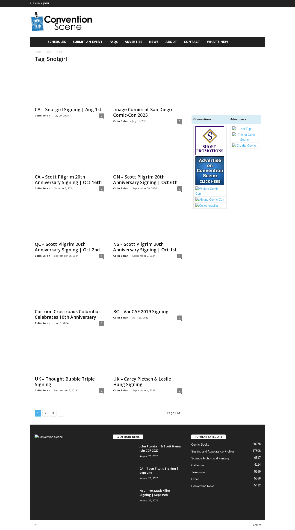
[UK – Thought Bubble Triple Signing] (69, 354)
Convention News (203, 486)
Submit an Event (88, 41)
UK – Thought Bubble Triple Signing (65, 381)
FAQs (113, 41)
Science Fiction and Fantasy (210, 458)
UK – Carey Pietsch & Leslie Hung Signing (142, 381)
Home (38, 52)
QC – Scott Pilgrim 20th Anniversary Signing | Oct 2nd (67, 247)
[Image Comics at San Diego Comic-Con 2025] (147, 85)
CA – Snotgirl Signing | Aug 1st (68, 110)
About (171, 41)
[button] (258, 42)
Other (195, 479)
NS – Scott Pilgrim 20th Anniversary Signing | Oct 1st (145, 247)
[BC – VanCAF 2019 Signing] (147, 287)
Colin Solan (42, 115)
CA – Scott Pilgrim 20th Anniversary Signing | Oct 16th (68, 179)
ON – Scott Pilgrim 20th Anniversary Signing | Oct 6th (145, 179)
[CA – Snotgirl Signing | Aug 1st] (69, 85)
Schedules (57, 41)
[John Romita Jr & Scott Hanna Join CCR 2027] (124, 453)
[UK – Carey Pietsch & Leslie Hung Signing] (147, 354)
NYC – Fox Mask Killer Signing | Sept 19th (154, 492)
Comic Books (200, 444)
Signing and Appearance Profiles (213, 451)
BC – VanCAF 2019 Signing (140, 312)
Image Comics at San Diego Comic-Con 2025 (142, 112)
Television (198, 472)
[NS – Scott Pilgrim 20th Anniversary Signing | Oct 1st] (147, 220)
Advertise (133, 41)
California (197, 465)
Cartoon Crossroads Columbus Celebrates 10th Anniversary (67, 314)
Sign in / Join (39, 3)
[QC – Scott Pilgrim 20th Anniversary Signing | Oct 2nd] (69, 220)
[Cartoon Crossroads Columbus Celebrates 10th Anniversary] (69, 287)
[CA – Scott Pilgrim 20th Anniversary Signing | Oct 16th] (69, 152)
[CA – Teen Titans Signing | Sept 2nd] (124, 475)
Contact (192, 41)
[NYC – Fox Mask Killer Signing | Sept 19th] (124, 497)
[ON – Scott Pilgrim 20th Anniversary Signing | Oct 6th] (147, 152)
